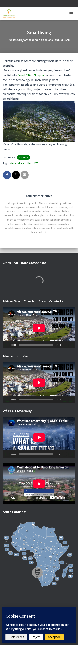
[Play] (7, 345)
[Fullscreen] (70, 345)
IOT (36, 163)
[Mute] (65, 345)
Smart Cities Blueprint (31, 75)
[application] (39, 327)
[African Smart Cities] (10, 13)
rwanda (23, 157)
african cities (25, 163)
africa (13, 163)
